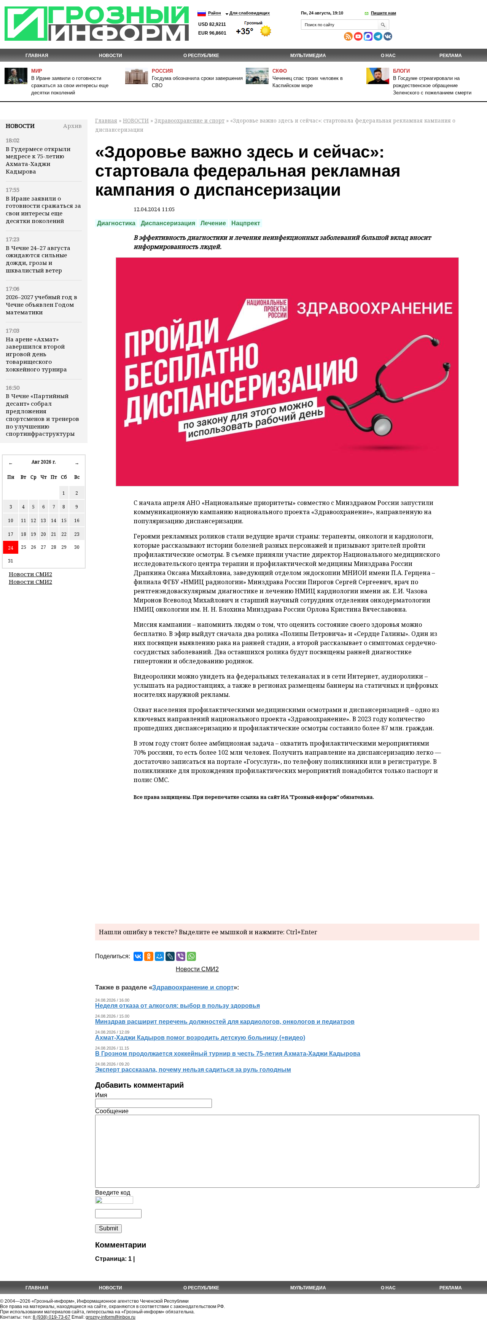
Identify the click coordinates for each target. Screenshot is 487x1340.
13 (43, 520)
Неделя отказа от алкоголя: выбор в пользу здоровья (177, 1005)
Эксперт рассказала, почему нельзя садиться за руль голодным (193, 1069)
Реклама (450, 55)
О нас (388, 55)
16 (77, 520)
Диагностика (116, 223)
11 (23, 520)
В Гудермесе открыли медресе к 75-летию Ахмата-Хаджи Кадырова (38, 160)
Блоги (401, 71)
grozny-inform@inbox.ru (110, 1317)
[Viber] (180, 956)
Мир (36, 71)
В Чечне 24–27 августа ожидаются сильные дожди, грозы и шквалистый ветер (38, 259)
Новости (20, 125)
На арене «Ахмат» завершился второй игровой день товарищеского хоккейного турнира (36, 354)
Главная (36, 55)
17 (10, 534)
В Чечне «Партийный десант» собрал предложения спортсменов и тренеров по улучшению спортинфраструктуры (42, 414)
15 (64, 520)
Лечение (213, 223)
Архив (72, 125)
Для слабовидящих (249, 13)
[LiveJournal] (170, 956)
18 (23, 534)
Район (214, 13)
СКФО (279, 71)
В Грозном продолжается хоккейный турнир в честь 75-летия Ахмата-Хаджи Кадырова (227, 1053)
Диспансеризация (168, 223)
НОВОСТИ (110, 55)
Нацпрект (245, 223)
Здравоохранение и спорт (189, 120)
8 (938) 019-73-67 (51, 1317)
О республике (201, 55)
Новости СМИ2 (30, 574)
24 (10, 548)
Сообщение (112, 1111)
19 (33, 534)
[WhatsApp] (191, 956)
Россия (162, 71)
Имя (101, 1095)
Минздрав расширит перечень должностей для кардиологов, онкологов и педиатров (225, 1021)
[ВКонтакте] (138, 956)
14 (53, 520)
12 (33, 520)
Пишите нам (383, 13)
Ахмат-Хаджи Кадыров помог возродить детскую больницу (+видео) (200, 1037)
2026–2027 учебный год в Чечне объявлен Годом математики (41, 304)
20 (43, 534)
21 (53, 534)
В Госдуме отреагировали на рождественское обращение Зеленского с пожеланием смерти (432, 85)
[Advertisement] (287, 861)
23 (77, 534)
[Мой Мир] (159, 956)
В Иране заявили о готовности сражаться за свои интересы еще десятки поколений (69, 85)
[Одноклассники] (148, 956)
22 (64, 534)
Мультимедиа (308, 55)
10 (10, 520)
